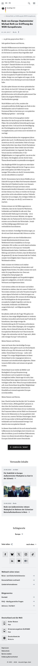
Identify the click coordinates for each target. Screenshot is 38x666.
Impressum (5, 648)
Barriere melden (7, 654)
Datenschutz (5, 651)
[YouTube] (19, 561)
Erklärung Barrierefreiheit (10, 657)
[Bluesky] (12, 554)
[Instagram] (26, 554)
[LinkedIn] (12, 561)
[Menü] (34, 3)
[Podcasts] (26, 561)
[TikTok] (33, 554)
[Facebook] (6, 554)
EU (3, 80)
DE (3, 3)
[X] (19, 554)
